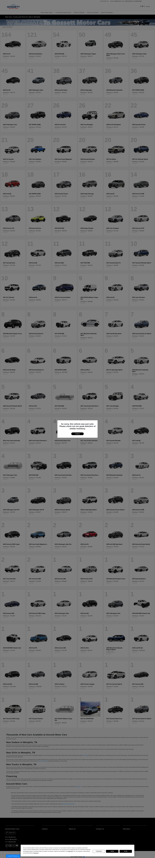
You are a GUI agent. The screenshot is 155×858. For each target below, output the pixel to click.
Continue (77, 433)
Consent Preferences (13, 856)
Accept (125, 851)
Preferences (99, 851)
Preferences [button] (36, 853)
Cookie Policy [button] (70, 851)
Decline (112, 851)
